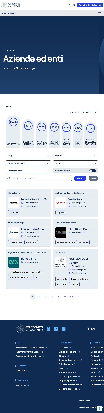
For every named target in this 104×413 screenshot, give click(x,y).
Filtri (8, 106)
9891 (71, 296)
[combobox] (89, 112)
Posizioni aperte (62, 170)
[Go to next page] (78, 296)
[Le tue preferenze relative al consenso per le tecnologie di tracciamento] (99, 408)
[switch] (92, 170)
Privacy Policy (84, 401)
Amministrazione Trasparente (91, 407)
